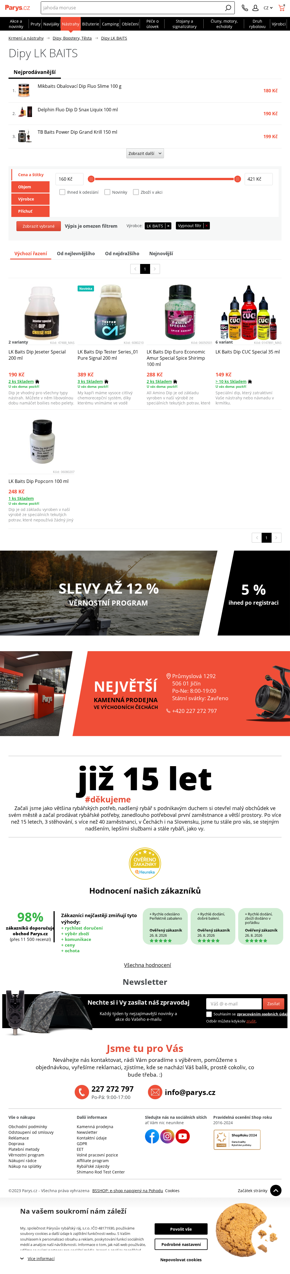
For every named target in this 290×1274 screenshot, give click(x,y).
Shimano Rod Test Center (101, 1172)
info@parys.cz (190, 1092)
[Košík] (282, 8)
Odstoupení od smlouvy (31, 1132)
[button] (228, 8)
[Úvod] (18, 8)
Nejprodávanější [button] (35, 72)
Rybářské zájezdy (93, 1166)
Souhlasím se (225, 1014)
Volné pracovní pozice (97, 1155)
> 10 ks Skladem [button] (231, 381)
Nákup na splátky (24, 1166)
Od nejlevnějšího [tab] (76, 253)
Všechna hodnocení (147, 965)
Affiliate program (93, 1160)
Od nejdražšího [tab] (122, 253)
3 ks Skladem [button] (90, 381)
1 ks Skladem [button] (21, 498)
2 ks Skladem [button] (21, 381)
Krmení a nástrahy (26, 38)
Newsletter (87, 1132)
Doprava (16, 1143)
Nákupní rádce (22, 1160)
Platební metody (23, 1149)
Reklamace (18, 1138)
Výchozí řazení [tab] (30, 253)
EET (80, 1149)
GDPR (82, 1143)
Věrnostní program (26, 1155)
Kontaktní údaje (92, 1138)
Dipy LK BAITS (114, 38)
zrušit (251, 1021)
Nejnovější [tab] (161, 253)
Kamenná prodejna (95, 1126)
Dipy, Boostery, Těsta (72, 38)
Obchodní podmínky (27, 1126)
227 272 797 (112, 1089)
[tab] (30, 174)
